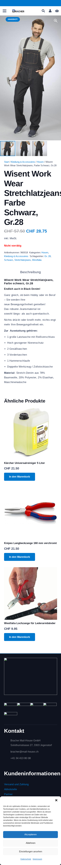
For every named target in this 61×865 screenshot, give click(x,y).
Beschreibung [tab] (30, 272)
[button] (56, 800)
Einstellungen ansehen (30, 851)
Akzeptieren (30, 834)
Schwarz (8, 260)
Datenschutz (25, 859)
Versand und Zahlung (16, 784)
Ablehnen (30, 843)
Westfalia (36, 260)
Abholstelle (10, 789)
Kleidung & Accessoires (23, 162)
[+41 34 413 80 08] (7, 758)
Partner (8, 794)
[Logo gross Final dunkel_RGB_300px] (18, 10)
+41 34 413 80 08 (20, 758)
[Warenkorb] (57, 11)
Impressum (37, 859)
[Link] (50, 11)
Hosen (40, 162)
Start (6, 162)
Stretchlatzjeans (22, 260)
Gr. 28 (47, 256)
